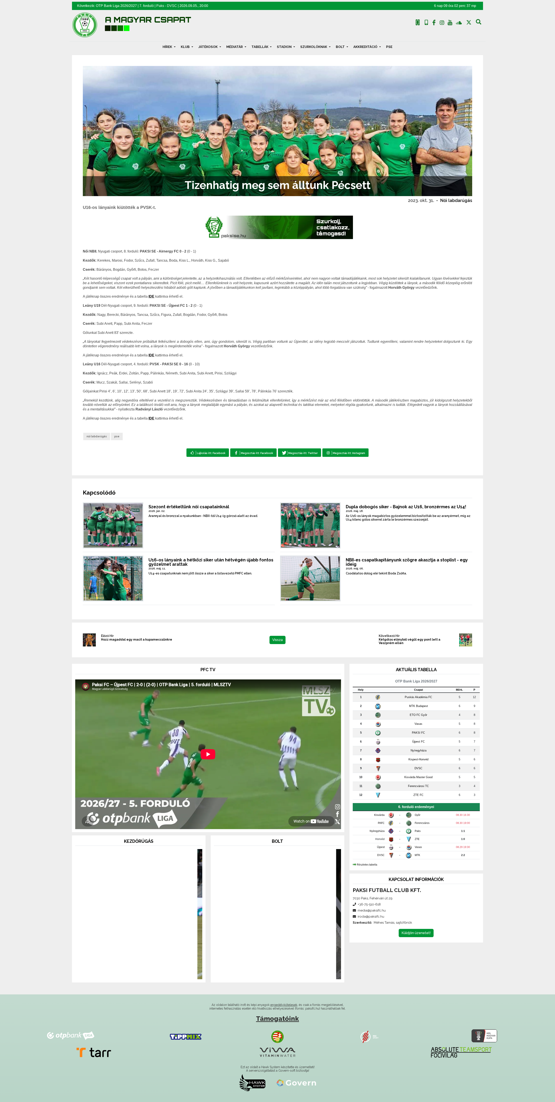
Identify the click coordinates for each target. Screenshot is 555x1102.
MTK (417, 855)
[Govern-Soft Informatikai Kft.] (296, 1082)
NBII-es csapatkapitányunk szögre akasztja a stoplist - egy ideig (407, 562)
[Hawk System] (252, 1082)
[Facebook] (434, 23)
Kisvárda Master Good (418, 777)
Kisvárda (379, 815)
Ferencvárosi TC (418, 786)
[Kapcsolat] (426, 22)
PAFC (381, 823)
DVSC (172, 6)
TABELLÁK (260, 47)
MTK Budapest (418, 706)
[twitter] (469, 22)
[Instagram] (442, 23)
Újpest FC (418, 741)
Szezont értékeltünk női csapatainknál (189, 506)
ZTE (417, 839)
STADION (284, 47)
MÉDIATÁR (235, 47)
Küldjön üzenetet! (416, 933)
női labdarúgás (97, 436)
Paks (160, 6)
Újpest (381, 847)
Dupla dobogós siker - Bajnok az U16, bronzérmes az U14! (406, 506)
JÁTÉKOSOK (208, 47)
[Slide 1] (131, 973)
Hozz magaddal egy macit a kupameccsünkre (136, 639)
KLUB (186, 47)
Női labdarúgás (456, 200)
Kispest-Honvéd (418, 759)
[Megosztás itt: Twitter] (299, 452)
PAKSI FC (418, 732)
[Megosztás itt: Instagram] (345, 452)
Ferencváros (422, 823)
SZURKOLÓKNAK (314, 47)
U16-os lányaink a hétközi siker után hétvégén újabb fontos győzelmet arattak (211, 562)
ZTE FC (418, 795)
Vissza (277, 640)
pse (116, 436)
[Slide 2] (138, 973)
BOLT (341, 47)
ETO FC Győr (418, 715)
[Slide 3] (146, 973)
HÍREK (168, 47)
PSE (389, 47)
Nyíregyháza (418, 750)
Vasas (418, 723)
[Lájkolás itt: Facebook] (207, 452)
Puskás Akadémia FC (418, 697)
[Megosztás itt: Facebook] (253, 452)
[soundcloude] (459, 22)
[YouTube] (450, 23)
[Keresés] (478, 23)
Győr (417, 815)
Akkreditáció (365, 47)
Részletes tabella (367, 864)
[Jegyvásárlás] (418, 22)
